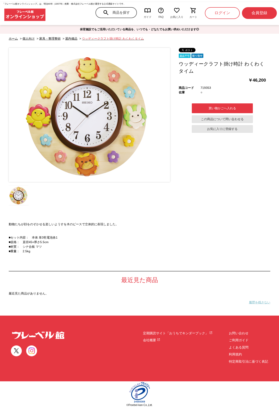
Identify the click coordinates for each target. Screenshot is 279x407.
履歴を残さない (259, 302)
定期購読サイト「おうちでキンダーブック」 (176, 333)
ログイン (222, 13)
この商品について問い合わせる (222, 119)
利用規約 (235, 354)
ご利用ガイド (238, 340)
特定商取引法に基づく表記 (248, 361)
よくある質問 (238, 347)
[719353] (19, 195)
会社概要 (150, 340)
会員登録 (259, 13)
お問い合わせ (238, 333)
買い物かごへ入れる (222, 108)
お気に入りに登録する (222, 129)
